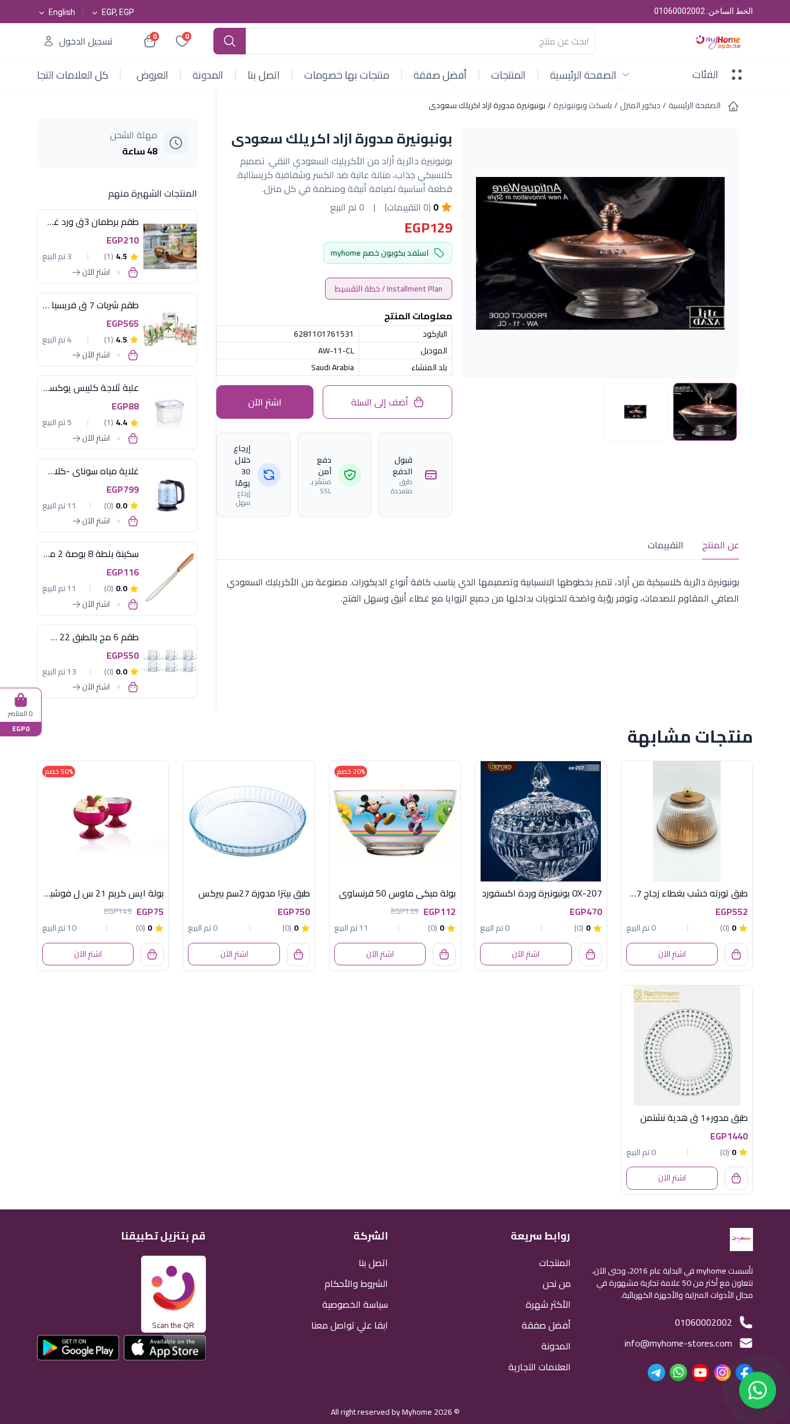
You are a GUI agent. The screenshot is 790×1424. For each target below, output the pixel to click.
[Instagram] (722, 1372)
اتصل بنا (264, 74)
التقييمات (666, 545)
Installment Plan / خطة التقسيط (388, 288)
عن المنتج (720, 545)
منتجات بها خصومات (346, 74)
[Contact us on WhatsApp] (757, 1391)
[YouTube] (700, 1372)
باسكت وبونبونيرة (582, 105)
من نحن (556, 1282)
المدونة (208, 74)
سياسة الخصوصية (355, 1303)
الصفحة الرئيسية (583, 74)
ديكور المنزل (640, 105)
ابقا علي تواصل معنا (349, 1324)
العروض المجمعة (150, 75)
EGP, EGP (118, 12)
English (62, 12)
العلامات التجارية (539, 1366)
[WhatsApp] (678, 1372)
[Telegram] (656, 1372)
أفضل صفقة (440, 74)
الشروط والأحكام (356, 1282)
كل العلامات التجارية (66, 74)
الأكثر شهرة (548, 1303)
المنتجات (508, 74)
